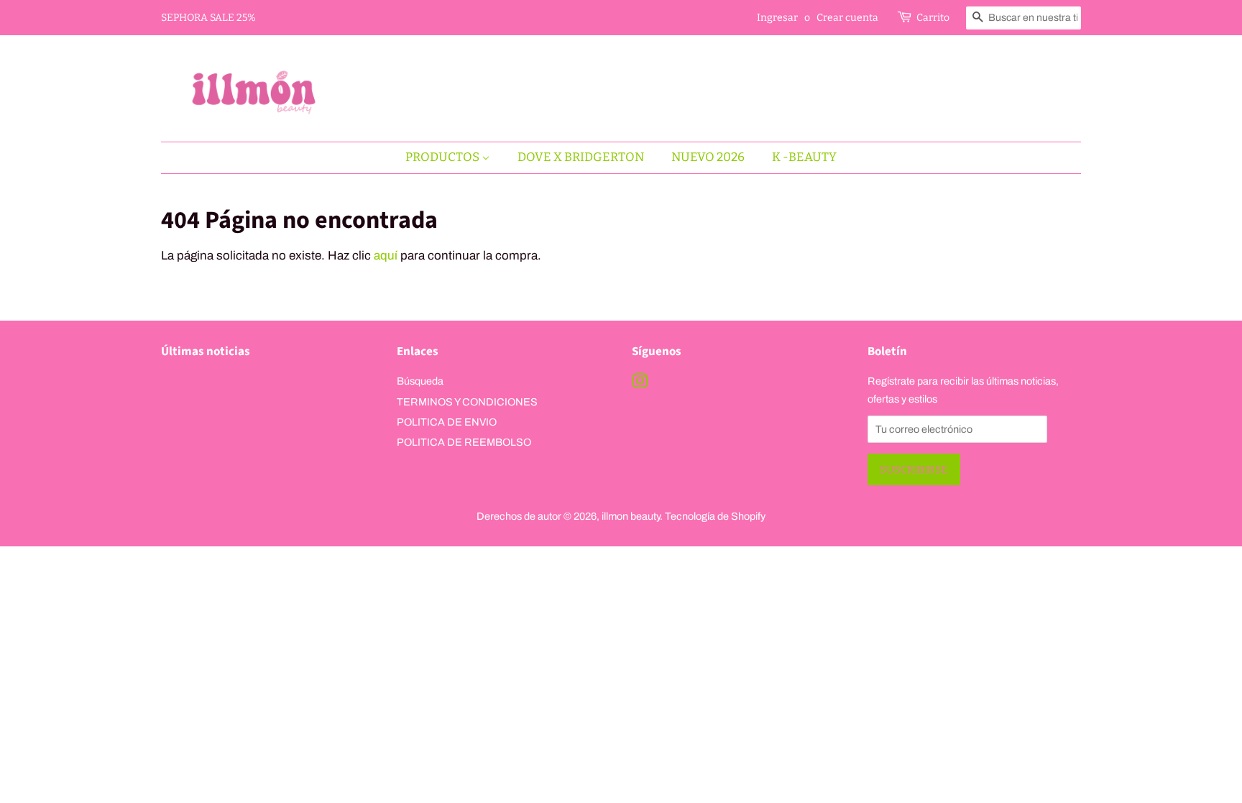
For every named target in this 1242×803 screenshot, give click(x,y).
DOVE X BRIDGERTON (581, 157)
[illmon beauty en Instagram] (640, 384)
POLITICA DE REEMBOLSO (464, 442)
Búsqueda (420, 381)
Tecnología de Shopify (715, 516)
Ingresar (777, 18)
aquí (385, 255)
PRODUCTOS (443, 157)
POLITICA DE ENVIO (447, 422)
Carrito (932, 18)
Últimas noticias (205, 351)
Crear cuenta (847, 18)
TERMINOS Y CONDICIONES (467, 402)
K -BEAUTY (804, 157)
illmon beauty (631, 516)
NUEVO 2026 (708, 157)
